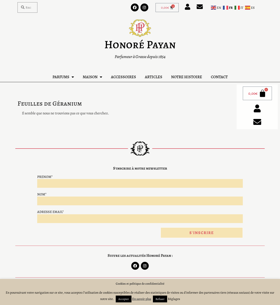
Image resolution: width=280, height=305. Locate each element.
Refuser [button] (160, 299)
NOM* (42, 194)
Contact (219, 77)
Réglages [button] (174, 299)
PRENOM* (45, 176)
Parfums (60, 77)
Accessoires (123, 77)
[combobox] (27, 7)
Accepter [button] (123, 299)
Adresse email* (50, 211)
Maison (90, 77)
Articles (153, 77)
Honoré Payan (140, 44)
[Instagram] (144, 7)
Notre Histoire (186, 77)
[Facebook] (135, 7)
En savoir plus (141, 299)
